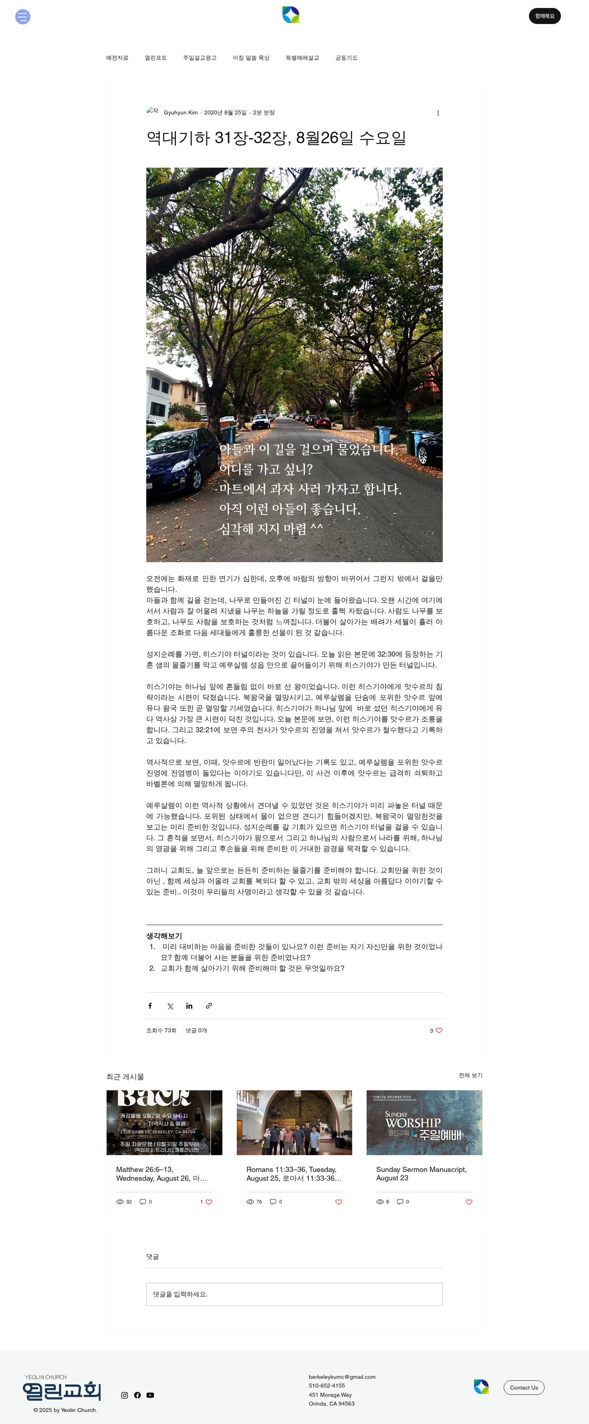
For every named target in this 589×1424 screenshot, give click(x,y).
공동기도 (346, 57)
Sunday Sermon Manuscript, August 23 (421, 1173)
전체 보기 (471, 1075)
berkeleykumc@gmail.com (342, 1377)
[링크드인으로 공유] (189, 1005)
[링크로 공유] (209, 1005)
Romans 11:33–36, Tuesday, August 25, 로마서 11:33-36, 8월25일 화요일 (294, 1174)
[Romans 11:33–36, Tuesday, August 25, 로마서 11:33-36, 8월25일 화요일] (295, 1122)
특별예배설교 (302, 57)
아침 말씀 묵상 (251, 57)
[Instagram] (124, 1395)
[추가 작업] (438, 113)
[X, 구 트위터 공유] (169, 1005)
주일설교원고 (200, 57)
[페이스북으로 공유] (150, 1005)
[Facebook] (137, 1395)
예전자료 (117, 57)
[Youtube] (150, 1395)
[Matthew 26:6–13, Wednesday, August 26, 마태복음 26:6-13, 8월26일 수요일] (164, 1122)
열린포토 (156, 57)
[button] (524, 1387)
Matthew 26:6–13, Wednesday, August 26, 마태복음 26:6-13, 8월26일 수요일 (163, 1174)
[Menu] (23, 17)
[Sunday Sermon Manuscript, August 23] (424, 1122)
